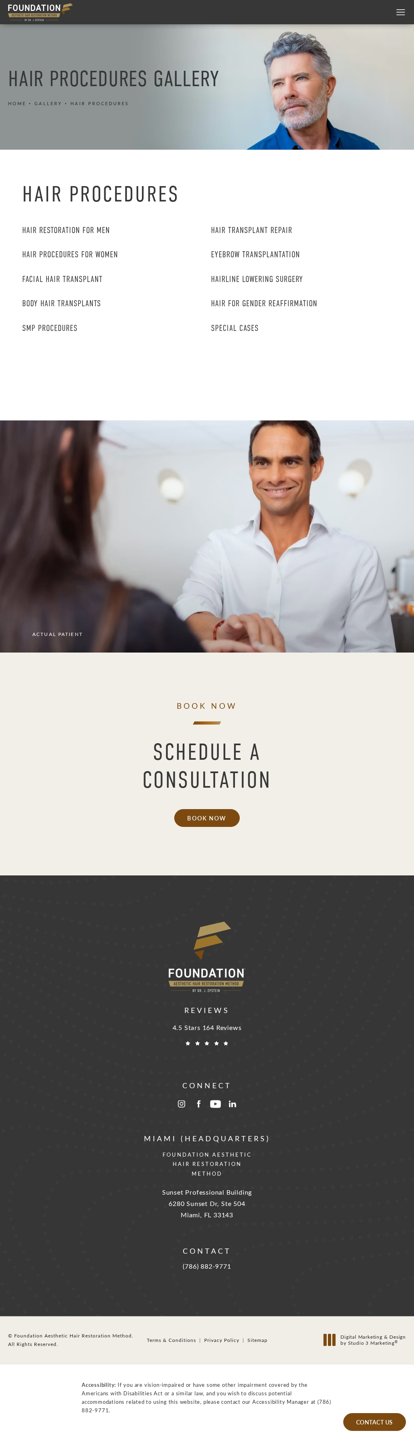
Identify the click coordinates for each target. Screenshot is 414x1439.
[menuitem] (181, 1104)
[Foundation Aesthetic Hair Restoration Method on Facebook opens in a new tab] (198, 1104)
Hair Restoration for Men (66, 230)
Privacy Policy (221, 1340)
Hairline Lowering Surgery (257, 279)
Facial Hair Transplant (62, 279)
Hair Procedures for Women (70, 254)
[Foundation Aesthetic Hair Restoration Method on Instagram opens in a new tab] (181, 1104)
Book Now (206, 818)
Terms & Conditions (171, 1340)
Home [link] (17, 103)
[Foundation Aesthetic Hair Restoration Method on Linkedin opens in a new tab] (232, 1104)
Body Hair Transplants (61, 303)
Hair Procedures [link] (99, 103)
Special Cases (235, 328)
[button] (401, 12)
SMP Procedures (50, 328)
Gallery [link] (48, 103)
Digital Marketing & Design (373, 1340)
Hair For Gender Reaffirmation (264, 303)
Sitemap (257, 1340)
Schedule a (206, 766)
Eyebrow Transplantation (255, 254)
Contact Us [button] (374, 1422)
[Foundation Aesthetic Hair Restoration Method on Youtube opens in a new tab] (215, 1104)
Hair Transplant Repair (251, 230)
